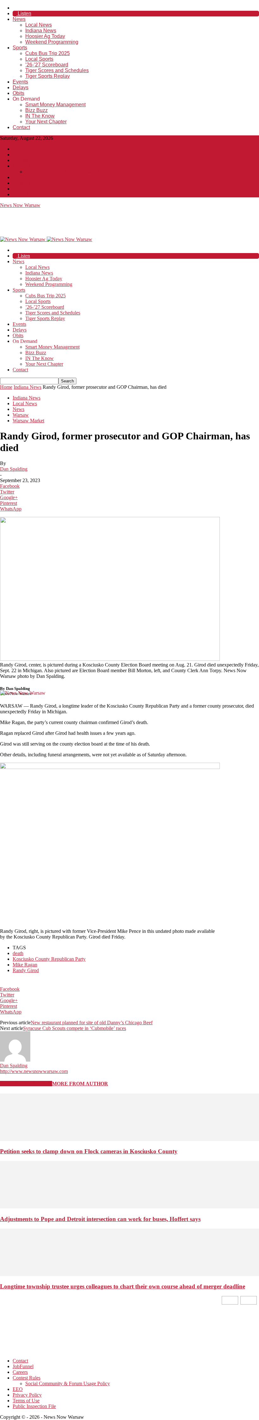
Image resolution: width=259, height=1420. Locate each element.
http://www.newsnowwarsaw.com (34, 1071)
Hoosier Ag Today (45, 36)
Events (20, 81)
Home (6, 387)
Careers (20, 160)
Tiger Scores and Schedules (57, 70)
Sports (20, 47)
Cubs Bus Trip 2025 (47, 53)
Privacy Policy (27, 183)
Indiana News (40, 30)
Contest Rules (26, 166)
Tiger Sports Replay (47, 76)
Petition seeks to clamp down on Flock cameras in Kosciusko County (89, 1151)
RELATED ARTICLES (26, 1083)
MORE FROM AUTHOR (80, 1083)
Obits (18, 93)
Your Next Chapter (46, 121)
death (18, 953)
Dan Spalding (13, 469)
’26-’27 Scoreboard (46, 64)
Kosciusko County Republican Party (49, 959)
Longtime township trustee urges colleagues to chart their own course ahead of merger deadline (122, 1286)
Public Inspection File (34, 194)
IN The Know (40, 116)
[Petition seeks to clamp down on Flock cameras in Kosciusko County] (129, 1139)
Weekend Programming (51, 42)
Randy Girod (26, 970)
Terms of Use (26, 188)
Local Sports (39, 59)
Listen (23, 13)
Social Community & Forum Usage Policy (67, 171)
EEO (18, 177)
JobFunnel (23, 154)
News (19, 19)
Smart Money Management (55, 104)
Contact (21, 127)
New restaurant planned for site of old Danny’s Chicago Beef (92, 1022)
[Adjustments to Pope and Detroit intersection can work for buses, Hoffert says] (129, 1206)
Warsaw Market (28, 420)
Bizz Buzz (36, 110)
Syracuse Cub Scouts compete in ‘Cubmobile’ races (74, 1028)
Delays (20, 87)
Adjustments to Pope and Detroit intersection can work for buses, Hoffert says (100, 1219)
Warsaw (21, 415)
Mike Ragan (25, 964)
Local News (38, 25)
